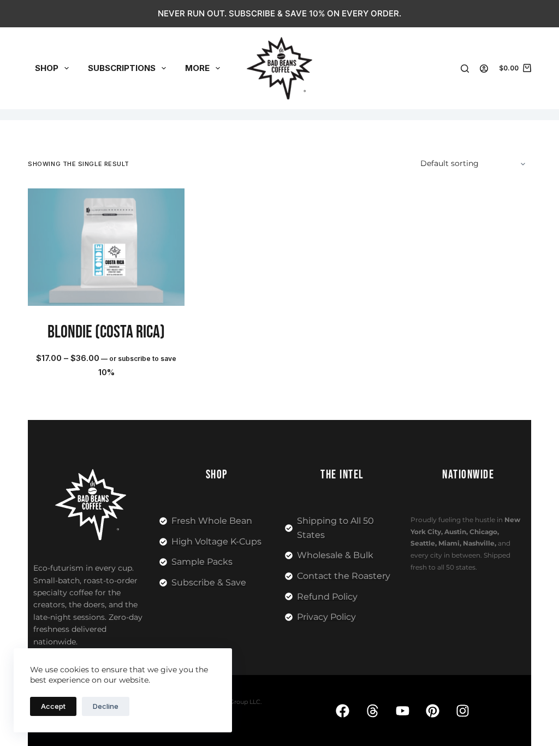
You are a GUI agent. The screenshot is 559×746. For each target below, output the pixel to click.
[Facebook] (342, 710)
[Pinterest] (432, 710)
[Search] (465, 68)
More (197, 68)
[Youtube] (402, 710)
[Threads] (372, 710)
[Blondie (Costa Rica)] (106, 247)
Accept (53, 706)
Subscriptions (122, 68)
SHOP (217, 474)
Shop (46, 68)
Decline (105, 706)
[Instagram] (462, 710)
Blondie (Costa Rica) (106, 332)
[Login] (484, 68)
